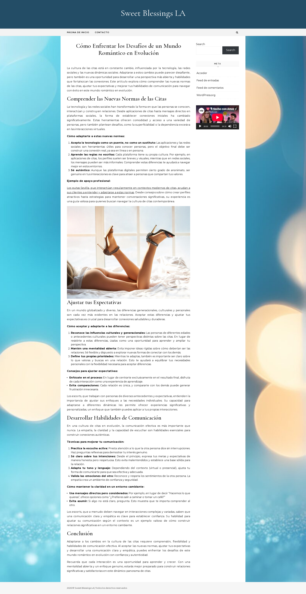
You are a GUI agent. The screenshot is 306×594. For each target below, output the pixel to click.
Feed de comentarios (210, 87)
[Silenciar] (229, 126)
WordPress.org (206, 95)
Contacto (102, 32)
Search (200, 44)
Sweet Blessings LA (153, 13)
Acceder (202, 73)
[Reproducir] (200, 126)
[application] (217, 117)
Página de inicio (78, 32)
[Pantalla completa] (235, 126)
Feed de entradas (208, 80)
